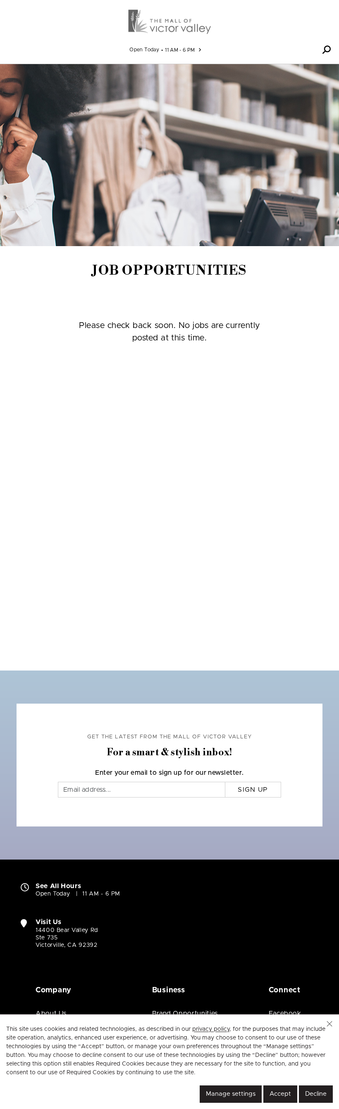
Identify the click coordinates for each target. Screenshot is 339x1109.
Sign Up (253, 789)
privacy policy (210, 1029)
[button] (326, 49)
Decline (316, 1094)
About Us (51, 1013)
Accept (280, 1094)
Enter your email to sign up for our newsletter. (169, 772)
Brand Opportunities (185, 1013)
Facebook (285, 1013)
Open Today (144, 49)
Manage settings (230, 1094)
